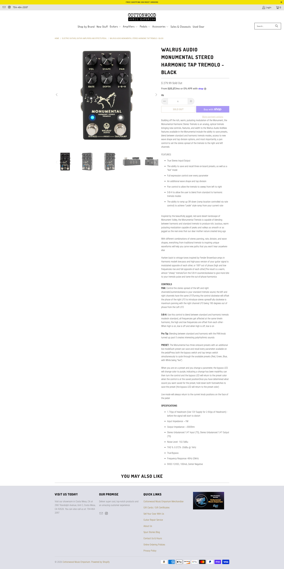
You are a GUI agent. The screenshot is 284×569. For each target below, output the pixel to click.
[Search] (276, 26)
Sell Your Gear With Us (153, 513)
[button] (115, 27)
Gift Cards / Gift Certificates (156, 507)
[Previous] (57, 95)
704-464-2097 (20, 7)
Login (268, 7)
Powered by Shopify (100, 562)
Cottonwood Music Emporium (76, 562)
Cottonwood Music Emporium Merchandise (163, 501)
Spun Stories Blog (151, 532)
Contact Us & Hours (152, 538)
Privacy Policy (149, 550)
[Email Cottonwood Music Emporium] (3, 7)
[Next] (156, 95)
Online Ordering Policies (154, 544)
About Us (147, 526)
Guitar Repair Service (153, 519)
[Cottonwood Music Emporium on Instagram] (9, 7)
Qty (162, 95)
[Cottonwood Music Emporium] (142, 17)
